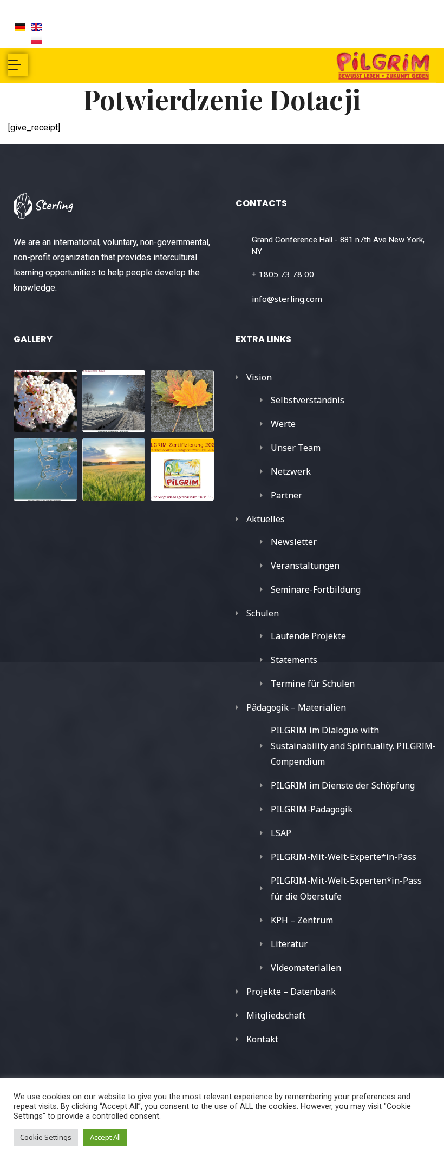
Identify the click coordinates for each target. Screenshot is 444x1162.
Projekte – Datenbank (291, 991)
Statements (294, 660)
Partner (286, 495)
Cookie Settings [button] (45, 1137)
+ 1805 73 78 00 (283, 273)
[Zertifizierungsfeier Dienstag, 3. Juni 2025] (182, 469)
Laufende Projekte (308, 636)
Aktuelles (265, 519)
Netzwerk (291, 471)
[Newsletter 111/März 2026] (45, 401)
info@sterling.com (287, 298)
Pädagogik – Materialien (296, 707)
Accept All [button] (105, 1137)
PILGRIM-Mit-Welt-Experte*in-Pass (343, 857)
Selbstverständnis (307, 400)
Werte (283, 424)
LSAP (281, 833)
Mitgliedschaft (275, 1015)
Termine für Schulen (313, 684)
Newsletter (294, 542)
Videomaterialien (306, 968)
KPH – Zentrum (302, 920)
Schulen (262, 613)
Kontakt (262, 1039)
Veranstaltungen (305, 566)
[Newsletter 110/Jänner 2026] (114, 401)
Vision (259, 377)
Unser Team (296, 448)
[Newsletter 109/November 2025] (182, 401)
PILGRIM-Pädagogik (311, 809)
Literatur (289, 944)
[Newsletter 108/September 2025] (45, 469)
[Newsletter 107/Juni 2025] (114, 469)
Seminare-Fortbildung (316, 589)
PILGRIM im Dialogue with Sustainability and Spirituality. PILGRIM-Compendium (353, 745)
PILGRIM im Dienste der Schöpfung (343, 785)
